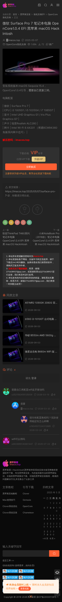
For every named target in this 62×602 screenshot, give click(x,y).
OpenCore (28, 506)
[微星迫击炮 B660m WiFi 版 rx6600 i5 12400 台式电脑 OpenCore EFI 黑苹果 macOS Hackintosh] (13, 355)
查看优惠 (24, 588)
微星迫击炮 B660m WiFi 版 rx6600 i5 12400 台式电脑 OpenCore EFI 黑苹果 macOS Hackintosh (41, 351)
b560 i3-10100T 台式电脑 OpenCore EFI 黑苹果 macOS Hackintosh (40, 319)
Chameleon (28, 512)
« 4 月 (45, 538)
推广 (51, 44)
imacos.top (13, 40)
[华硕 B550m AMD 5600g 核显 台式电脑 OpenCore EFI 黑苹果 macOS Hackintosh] (13, 339)
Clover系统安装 (10, 512)
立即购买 (31, 166)
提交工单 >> (8, 560)
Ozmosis (27, 500)
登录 (34, 378)
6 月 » (52, 538)
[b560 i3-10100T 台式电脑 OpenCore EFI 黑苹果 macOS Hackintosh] (13, 322)
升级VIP (38, 159)
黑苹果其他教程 (10, 493)
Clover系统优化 (10, 506)
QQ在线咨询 (8, 565)
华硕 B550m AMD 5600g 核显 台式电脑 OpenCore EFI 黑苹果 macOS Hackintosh (41, 335)
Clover (26, 493)
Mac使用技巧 (9, 500)
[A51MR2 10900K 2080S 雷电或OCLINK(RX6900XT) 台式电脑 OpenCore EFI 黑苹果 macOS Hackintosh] (13, 306)
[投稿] (39, 5)
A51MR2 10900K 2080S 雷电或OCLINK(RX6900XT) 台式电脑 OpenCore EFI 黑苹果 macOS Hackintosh (41, 302)
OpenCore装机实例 (16, 44)
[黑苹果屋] (10, 5)
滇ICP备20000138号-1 (47, 597)
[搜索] (45, 5)
